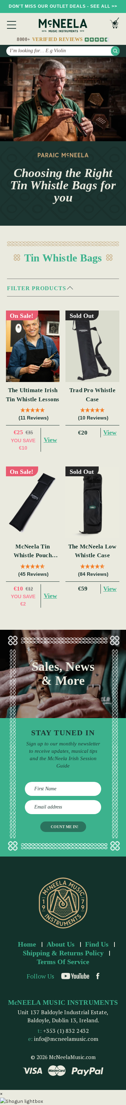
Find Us (96, 944)
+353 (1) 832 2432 (66, 1031)
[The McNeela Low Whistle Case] (92, 502)
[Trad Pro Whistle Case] (92, 346)
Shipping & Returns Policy (63, 953)
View (50, 439)
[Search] (115, 51)
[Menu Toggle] (11, 25)
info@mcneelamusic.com (66, 1039)
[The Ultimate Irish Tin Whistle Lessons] (33, 346)
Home (27, 944)
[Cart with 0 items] (114, 24)
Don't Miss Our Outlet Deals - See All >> (63, 6)
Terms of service (63, 962)
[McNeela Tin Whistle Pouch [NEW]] (33, 502)
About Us (61, 944)
